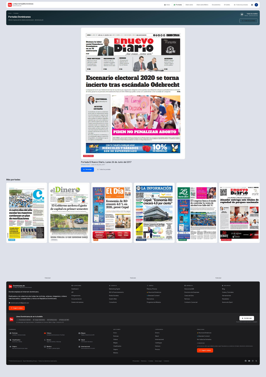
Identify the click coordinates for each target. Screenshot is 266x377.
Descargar (88, 169)
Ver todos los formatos (204, 339)
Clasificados (117, 346)
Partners (187, 299)
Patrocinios (150, 299)
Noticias (115, 336)
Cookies (150, 361)
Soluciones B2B (189, 289)
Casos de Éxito (189, 295)
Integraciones (75, 295)
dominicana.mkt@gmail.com (20, 303)
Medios (115, 353)
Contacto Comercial (190, 302)
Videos (115, 339)
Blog (223, 289)
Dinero (157, 333)
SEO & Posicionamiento (116, 292)
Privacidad (136, 361)
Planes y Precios (152, 289)
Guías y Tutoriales (227, 292)
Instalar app (248, 318)
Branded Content (153, 295)
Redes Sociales (114, 295)
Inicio (168, 5)
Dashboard (74, 289)
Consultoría (113, 302)
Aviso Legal (158, 361)
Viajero (115, 349)
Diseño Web (113, 299)
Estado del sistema (77, 302)
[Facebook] (246, 361)
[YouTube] (249, 361)
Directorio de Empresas (191, 292)
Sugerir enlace (18, 308)
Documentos (216, 5)
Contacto (166, 361)
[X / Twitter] (256, 361)
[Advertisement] (47, 263)
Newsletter (225, 299)
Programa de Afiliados (154, 302)
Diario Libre (189, 5)
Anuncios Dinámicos (154, 292)
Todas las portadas (242, 5)
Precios (157, 349)
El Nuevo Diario (85, 164)
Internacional (159, 339)
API (72, 292)
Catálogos (158, 343)
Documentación (76, 299)
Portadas (179, 5)
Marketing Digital (114, 289)
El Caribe (227, 5)
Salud (157, 336)
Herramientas (226, 295)
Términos (143, 361)
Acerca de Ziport (227, 302)
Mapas (115, 343)
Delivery (157, 346)
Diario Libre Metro (202, 5)
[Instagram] (253, 361)
